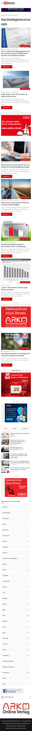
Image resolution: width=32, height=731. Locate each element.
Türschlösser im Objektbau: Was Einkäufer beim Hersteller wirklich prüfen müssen (18, 455)
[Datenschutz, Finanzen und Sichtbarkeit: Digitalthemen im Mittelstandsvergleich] (5, 442)
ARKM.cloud (26, 723)
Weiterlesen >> (6, 66)
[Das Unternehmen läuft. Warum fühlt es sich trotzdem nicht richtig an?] (5, 470)
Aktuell (5, 428)
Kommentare (25, 428)
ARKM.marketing (16, 110)
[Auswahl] (2, 4)
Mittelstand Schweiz (21, 725)
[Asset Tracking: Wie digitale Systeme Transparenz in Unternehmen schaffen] (5, 463)
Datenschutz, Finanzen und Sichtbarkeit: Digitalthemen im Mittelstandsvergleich (18, 442)
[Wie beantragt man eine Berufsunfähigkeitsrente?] (5, 449)
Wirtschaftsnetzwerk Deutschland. (18, 728)
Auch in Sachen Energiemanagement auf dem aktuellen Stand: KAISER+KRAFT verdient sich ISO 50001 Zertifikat (15, 53)
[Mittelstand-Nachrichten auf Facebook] (12, 693)
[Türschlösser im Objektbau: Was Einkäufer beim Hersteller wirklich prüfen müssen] (5, 456)
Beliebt (14, 428)
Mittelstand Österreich (11, 725)
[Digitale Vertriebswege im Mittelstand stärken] (5, 435)
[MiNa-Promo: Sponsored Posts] (16, 9)
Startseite (4, 15)
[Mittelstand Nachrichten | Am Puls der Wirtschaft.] (9, 3)
